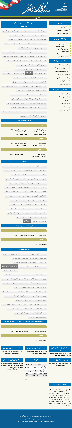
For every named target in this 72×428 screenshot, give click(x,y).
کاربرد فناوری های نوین (20, 143)
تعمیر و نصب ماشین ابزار (21, 112)
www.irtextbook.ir (12, 369)
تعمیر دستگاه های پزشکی (25, 61)
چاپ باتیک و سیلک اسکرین (30, 187)
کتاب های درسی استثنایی (62, 56)
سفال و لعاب (43, 213)
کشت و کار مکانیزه (20, 254)
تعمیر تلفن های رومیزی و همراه (25, 65)
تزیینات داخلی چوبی (41, 86)
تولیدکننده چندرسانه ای (18, 52)
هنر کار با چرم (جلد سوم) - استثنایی (40, 368)
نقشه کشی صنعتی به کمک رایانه (19, 107)
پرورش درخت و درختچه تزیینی (25, 292)
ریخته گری (19, 39)
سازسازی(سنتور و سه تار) (29, 179)
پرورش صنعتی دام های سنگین (38, 267)
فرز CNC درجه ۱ (42, 154)
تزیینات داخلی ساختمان (28, 35)
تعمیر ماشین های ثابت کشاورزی (38, 258)
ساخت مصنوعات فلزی (18, 73)
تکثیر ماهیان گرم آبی (24, 267)
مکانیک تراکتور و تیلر (24, 279)
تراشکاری (28, 95)
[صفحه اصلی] (61, 6)
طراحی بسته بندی (41, 179)
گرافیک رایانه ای (7, 166)
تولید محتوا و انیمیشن (18, 166)
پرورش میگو (43, 279)
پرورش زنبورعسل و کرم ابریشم (25, 275)
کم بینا (66, 100)
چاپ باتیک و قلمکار (17, 187)
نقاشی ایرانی (43, 196)
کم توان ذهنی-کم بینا (62, 103)
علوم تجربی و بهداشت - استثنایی (38, 376)
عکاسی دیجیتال (42, 204)
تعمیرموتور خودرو (41, 103)
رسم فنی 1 (24, 132)
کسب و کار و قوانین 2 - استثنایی (38, 365)
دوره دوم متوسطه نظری (61, 71)
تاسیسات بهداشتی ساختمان (39, 99)
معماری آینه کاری (28, 39)
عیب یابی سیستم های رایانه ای (38, 48)
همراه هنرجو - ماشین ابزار (20, 130)
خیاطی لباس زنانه (16, 175)
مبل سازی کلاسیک (18, 78)
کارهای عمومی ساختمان (9, 31)
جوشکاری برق (16, 82)
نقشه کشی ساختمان (15, 35)
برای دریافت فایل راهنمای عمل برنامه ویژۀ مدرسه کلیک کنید (60, 364)
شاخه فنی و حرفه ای (62, 78)
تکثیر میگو (33, 283)
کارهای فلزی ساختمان (40, 35)
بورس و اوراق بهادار (41, 309)
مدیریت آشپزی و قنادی (11, 196)
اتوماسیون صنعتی (24, 56)
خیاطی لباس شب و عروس (39, 200)
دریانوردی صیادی (41, 283)
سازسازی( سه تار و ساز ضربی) (13, 179)
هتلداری (13, 304)
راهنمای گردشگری (23, 309)
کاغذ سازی (43, 192)
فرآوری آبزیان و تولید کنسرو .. (24, 304)
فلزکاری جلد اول (42, 134)
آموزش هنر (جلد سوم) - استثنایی (38, 371)
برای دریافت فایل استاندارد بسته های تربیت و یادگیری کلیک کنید (12, 352)
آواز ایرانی (30, 192)
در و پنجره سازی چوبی (28, 86)
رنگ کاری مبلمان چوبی (40, 82)
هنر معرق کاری (42, 187)
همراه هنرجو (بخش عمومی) (26, 235)
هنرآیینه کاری (22, 196)
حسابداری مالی (6, 304)
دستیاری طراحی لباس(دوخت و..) (12, 170)
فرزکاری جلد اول (42, 132)
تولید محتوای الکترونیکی (40, 61)
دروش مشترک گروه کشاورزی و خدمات (36, 254)
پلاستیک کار (32, 112)
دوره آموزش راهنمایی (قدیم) (61, 54)
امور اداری (32, 309)
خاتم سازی (26, 217)
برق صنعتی (6, 56)
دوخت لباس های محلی (31, 204)
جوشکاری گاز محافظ (41, 90)
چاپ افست (33, 78)
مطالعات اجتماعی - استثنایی (39, 373)
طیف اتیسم (65, 107)
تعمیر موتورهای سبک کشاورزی (20, 258)
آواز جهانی (36, 192)
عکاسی (10, 209)
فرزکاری (9, 103)
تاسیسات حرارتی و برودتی (17, 95)
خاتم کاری (19, 217)
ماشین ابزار (43, 116)
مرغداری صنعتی (7, 283)
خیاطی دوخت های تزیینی (16, 204)
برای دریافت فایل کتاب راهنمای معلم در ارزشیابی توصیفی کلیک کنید (37, 352)
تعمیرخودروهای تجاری (27, 82)
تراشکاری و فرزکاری (16, 99)
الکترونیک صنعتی (6, 52)
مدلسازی (27, 78)
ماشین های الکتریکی (23, 48)
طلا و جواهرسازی (42, 183)
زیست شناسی (42, 331)
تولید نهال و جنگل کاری (40, 292)
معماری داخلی (29, 166)
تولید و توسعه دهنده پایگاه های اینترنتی (36, 52)
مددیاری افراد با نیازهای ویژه (39, 313)
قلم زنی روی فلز (32, 183)
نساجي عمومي (42, 44)
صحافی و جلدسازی (15, 183)
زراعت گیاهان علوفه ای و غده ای (21, 283)
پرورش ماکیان (34, 279)
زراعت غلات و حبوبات (10, 296)
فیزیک (44, 143)
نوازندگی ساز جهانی (21, 192)
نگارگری (36, 196)
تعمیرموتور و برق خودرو (18, 103)
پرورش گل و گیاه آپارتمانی (8, 292)
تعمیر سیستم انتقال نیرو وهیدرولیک (37, 263)
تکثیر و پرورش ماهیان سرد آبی (10, 279)
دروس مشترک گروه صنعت (39, 31)
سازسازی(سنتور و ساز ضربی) (39, 221)
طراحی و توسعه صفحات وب (22, 69)
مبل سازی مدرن (42, 78)
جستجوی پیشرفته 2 (62, 34)
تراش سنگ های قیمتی (13, 213)
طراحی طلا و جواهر (26, 200)
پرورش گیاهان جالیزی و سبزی (22, 287)
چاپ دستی (7, 187)
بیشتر (26, 380)
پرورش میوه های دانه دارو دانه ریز (37, 296)
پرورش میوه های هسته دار (39, 300)
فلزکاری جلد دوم (23, 134)
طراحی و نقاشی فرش (18, 209)
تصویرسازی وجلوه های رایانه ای (30, 170)
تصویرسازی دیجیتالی (9, 44)
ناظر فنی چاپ (35, 116)
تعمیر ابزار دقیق (14, 56)
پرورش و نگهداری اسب (10, 275)
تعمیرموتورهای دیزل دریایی (24, 31)
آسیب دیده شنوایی (63, 97)
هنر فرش (28, 209)
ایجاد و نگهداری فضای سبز (20, 263)
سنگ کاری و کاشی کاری (40, 39)
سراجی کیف (35, 209)
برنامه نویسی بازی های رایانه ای (38, 56)
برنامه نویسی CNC (39, 156)
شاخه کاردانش (64, 81)
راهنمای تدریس (65, 51)
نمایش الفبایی (64, 27)
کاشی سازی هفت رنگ (26, 213)
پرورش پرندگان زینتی (8, 254)
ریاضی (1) (43, 130)
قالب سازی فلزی (42, 107)
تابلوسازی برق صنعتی (12, 61)
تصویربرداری (43, 170)
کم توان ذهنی (64, 94)
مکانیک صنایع (32, 107)
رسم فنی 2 (23, 145)
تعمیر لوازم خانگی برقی (40, 65)
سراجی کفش (43, 209)
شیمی (44, 235)
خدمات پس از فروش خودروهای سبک (11, 86)
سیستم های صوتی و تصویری (38, 69)
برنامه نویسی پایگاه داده (31, 44)
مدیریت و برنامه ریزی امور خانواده (37, 317)
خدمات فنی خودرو (41, 112)
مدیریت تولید (42, 244)
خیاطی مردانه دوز (15, 200)
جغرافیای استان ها (63, 74)
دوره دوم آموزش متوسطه (62, 49)
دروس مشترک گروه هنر (40, 166)
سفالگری (36, 213)
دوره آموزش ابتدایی (64, 44)
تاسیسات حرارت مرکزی (8, 112)
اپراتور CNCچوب (30, 90)
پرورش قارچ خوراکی (22, 296)
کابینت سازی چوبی (31, 103)
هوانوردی (17, 313)
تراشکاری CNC (27, 99)
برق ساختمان (20, 44)
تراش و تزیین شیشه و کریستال (38, 217)
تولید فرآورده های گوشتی (39, 304)
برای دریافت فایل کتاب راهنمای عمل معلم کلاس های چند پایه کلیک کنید (60, 354)
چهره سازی (30, 196)
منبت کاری (24, 183)
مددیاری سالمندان (25, 313)
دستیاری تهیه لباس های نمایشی (38, 175)
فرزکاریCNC (29, 73)
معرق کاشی (27, 221)
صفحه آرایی (25, 175)
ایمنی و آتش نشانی (13, 309)
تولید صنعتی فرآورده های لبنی (23, 300)
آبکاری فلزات (12, 39)
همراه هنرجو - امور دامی (22, 331)
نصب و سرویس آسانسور (40, 73)
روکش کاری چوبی (7, 73)
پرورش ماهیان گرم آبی (40, 275)
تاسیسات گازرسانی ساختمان (39, 95)
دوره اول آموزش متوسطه (62, 46)
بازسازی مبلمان (20, 90)
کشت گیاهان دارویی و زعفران (38, 287)
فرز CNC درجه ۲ (18, 154)
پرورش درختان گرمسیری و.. (10, 270)
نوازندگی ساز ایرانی (10, 192)
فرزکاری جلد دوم (42, 145)
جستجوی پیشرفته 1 (62, 30)
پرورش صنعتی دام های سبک (9, 266)
